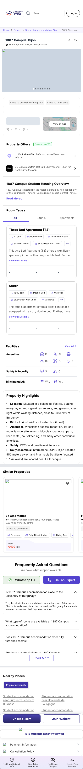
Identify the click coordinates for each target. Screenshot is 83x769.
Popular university (16, 685)
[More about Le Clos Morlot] (38, 501)
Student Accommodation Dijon (41, 30)
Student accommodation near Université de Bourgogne (57, 700)
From (14, 545)
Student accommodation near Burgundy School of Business (18, 700)
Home (6, 30)
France (17, 30)
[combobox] (43, 13)
